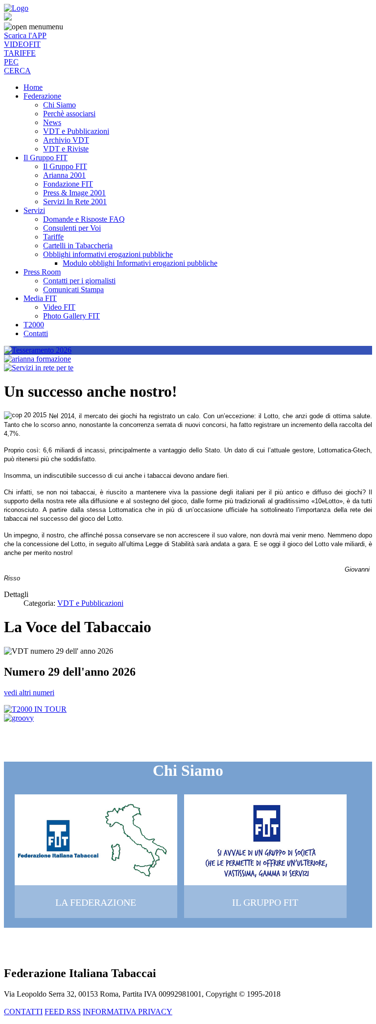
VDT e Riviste (66, 149)
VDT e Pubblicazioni (76, 131)
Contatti (36, 333)
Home (33, 87)
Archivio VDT (66, 140)
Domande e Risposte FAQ (84, 219)
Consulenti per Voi (72, 228)
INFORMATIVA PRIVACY (127, 1011)
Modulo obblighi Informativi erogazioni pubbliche (140, 263)
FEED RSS (63, 1011)
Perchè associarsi (69, 113)
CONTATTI (23, 1011)
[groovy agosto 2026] (19, 718)
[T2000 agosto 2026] (35, 709)
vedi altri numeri (29, 692)
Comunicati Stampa (73, 289)
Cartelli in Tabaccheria (78, 245)
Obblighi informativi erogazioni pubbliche (108, 254)
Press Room (42, 272)
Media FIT (40, 298)
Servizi (34, 210)
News (52, 122)
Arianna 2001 (64, 175)
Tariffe (53, 237)
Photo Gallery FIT (71, 316)
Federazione (42, 96)
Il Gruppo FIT (46, 157)
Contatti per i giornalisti (79, 281)
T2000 (34, 324)
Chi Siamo (59, 105)
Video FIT (59, 307)
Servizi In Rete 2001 (75, 201)
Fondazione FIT (68, 184)
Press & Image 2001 (74, 193)
